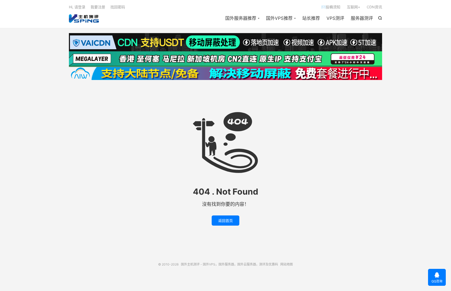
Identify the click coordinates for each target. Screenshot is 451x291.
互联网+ (353, 7)
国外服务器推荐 (240, 18)
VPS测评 (335, 18)
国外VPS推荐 (279, 18)
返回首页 (225, 220)
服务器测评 (362, 18)
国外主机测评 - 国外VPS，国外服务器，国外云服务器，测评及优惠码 (84, 18)
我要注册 (98, 7)
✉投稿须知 (330, 7)
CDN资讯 (374, 7)
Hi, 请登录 (77, 7)
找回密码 (117, 7)
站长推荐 (311, 18)
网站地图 (286, 264)
